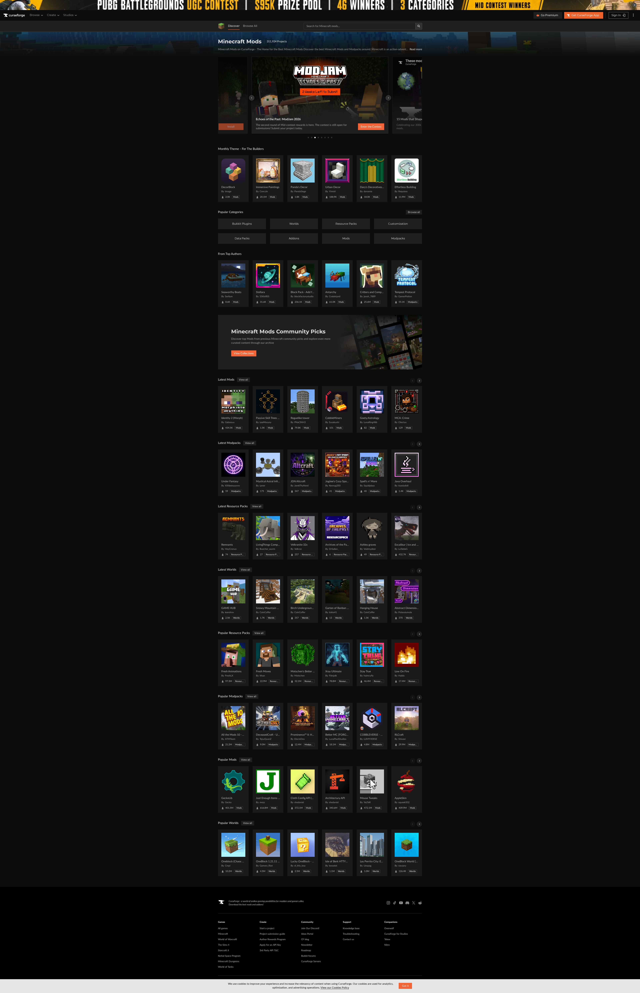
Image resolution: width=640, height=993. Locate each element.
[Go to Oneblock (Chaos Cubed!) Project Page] (233, 852)
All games (223, 928)
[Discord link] (407, 903)
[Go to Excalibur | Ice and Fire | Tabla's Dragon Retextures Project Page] (406, 536)
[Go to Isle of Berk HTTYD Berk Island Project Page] (337, 852)
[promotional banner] (320, 5)
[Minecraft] (221, 26)
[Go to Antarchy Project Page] (337, 283)
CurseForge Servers (311, 961)
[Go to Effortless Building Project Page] (406, 178)
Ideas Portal (307, 934)
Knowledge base (351, 928)
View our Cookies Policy (334, 987)
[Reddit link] (420, 903)
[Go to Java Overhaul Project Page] (406, 472)
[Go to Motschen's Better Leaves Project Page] (302, 662)
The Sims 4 (223, 945)
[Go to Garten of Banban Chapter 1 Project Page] (337, 599)
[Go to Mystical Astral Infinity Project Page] (268, 472)
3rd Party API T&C (269, 950)
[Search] (419, 26)
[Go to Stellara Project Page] (268, 283)
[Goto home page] (14, 15)
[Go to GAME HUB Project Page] (233, 599)
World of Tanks (226, 967)
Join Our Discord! (310, 928)
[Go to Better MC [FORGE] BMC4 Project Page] (337, 726)
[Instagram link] (388, 903)
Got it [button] (405, 985)
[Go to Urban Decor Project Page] (337, 178)
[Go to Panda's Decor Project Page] (302, 178)
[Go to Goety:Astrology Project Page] (372, 409)
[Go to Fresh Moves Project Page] (268, 662)
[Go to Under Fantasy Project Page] (233, 472)
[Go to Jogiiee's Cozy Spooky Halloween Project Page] (337, 472)
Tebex (387, 939)
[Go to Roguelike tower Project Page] (302, 409)
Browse (35, 15)
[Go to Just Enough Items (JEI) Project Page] (268, 789)
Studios (68, 15)
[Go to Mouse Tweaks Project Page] (372, 789)
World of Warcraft (227, 939)
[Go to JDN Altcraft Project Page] (302, 472)
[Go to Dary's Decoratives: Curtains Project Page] (372, 178)
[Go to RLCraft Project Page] (406, 726)
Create (51, 15)
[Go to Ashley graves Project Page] (372, 536)
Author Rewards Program (273, 939)
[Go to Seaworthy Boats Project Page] (233, 283)
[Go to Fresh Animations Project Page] (233, 662)
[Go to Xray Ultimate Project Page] (337, 662)
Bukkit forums (308, 956)
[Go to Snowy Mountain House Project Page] (268, 599)
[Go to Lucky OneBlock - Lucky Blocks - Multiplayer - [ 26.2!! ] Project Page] (302, 852)
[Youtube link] (401, 903)
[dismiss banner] (635, 5)
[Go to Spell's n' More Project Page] (372, 472)
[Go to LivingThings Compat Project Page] (268, 536)
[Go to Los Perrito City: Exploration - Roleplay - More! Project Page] (372, 852)
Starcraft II (223, 950)
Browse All (250, 26)
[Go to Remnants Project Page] (233, 536)
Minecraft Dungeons (228, 961)
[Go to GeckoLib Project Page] (233, 789)
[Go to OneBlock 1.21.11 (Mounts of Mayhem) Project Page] (268, 852)
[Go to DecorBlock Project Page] (233, 178)
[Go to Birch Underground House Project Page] (302, 599)
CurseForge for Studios (396, 934)
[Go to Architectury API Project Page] (337, 789)
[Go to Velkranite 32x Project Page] (302, 536)
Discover (234, 26)
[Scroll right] (419, 380)
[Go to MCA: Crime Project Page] (406, 409)
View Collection (362, 126)
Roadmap (306, 950)
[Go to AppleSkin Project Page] (406, 789)
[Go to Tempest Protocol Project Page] (406, 283)
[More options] (633, 15)
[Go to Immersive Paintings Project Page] (268, 178)
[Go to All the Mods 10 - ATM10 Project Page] (233, 726)
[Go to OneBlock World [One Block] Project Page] (406, 852)
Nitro (387, 945)
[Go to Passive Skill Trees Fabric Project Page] (268, 409)
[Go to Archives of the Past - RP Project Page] (337, 536)
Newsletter (306, 945)
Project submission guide (272, 934)
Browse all (414, 212)
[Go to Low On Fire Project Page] (406, 662)
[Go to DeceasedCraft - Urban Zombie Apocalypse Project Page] (268, 726)
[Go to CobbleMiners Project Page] (337, 409)
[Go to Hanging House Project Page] (372, 599)
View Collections (244, 353)
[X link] (414, 903)
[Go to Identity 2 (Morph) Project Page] (233, 409)
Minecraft (223, 934)
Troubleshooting (351, 934)
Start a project (267, 928)
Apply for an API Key (270, 945)
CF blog (305, 939)
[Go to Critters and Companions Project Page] (372, 283)
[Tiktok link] (395, 903)
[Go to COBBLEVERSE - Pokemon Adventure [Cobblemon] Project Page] (372, 726)
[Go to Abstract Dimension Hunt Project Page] (406, 599)
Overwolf (389, 928)
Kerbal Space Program (229, 956)
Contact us (348, 939)
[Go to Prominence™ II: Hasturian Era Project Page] (302, 726)
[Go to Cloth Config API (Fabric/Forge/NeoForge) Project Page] (302, 789)
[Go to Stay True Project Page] (372, 662)
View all (243, 379)
